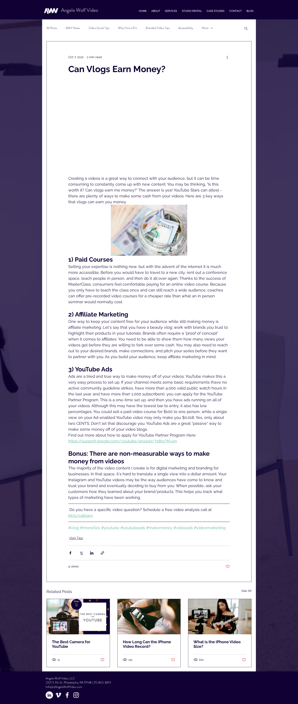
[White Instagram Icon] (76, 695)
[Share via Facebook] (70, 553)
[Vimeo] (58, 695)
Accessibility (185, 28)
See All (246, 590)
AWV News (73, 28)
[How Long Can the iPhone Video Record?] (149, 616)
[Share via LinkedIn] (92, 553)
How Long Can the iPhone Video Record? (147, 644)
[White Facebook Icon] (67, 695)
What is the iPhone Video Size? (217, 644)
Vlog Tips (76, 538)
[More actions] (227, 57)
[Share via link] (102, 553)
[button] (246, 28)
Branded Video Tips (158, 28)
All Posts (51, 28)
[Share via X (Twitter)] (81, 553)
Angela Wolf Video (79, 10)
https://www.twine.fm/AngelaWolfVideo (60, 702)
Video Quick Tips (99, 28)
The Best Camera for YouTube (71, 644)
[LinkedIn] (49, 695)
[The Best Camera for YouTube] (78, 616)
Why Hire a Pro (127, 28)
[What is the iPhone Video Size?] (219, 616)
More (205, 28)
